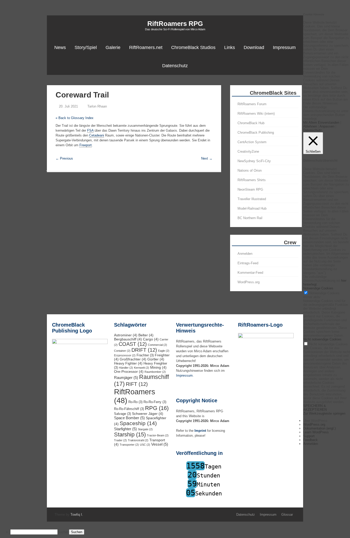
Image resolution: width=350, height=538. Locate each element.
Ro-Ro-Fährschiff (129, 409)
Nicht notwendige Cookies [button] (322, 339)
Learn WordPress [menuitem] (316, 432)
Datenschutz (175, 65)
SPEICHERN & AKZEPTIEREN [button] (315, 408)
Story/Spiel (86, 47)
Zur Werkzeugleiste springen (324, 413)
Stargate (145, 429)
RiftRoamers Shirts (252, 180)
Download (254, 47)
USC (145, 444)
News (60, 47)
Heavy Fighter (128, 363)
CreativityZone (248, 151)
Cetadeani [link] (96, 135)
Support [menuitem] (309, 436)
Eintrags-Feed (248, 263)
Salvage (122, 414)
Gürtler (155, 359)
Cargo (151, 339)
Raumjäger (126, 377)
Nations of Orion (250, 170)
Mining (158, 367)
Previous (64, 158)
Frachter (145, 355)
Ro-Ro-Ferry (154, 402)
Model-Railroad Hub (252, 208)
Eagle (163, 350)
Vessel (159, 444)
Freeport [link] (85, 145)
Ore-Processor (128, 371)
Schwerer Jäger (147, 414)
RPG (157, 408)
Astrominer (125, 335)
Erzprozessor (125, 355)
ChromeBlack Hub (251, 123)
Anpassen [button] (327, 126)
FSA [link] (90, 130)
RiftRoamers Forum (252, 104)
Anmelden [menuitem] (310, 444)
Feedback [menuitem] (310, 440)
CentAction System (252, 142)
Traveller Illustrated (252, 199)
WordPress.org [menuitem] (314, 424)
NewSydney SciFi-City (254, 161)
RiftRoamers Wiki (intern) (256, 113)
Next (206, 158)
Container (122, 350)
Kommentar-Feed (250, 273)
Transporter (129, 444)
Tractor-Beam (158, 435)
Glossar (287, 514)
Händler (126, 367)
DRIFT (144, 350)
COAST (133, 344)
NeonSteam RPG (250, 189)
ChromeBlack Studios (193, 47)
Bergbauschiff (128, 339)
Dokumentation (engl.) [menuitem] (319, 428)
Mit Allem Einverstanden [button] (321, 122)
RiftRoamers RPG (175, 23)
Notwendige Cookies (324, 293)
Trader (120, 440)
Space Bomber (129, 418)
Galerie (113, 47)
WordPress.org (249, 282)
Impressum (284, 47)
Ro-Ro (135, 402)
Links (229, 47)
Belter (145, 335)
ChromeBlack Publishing (256, 132)
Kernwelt (141, 367)
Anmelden (245, 254)
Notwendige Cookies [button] (318, 288)
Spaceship (138, 423)
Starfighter (125, 429)
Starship (130, 434)
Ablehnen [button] (310, 126)
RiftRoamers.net (145, 47)
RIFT (137, 384)
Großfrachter (133, 359)
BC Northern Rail (250, 218)
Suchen (63, 532)
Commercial (157, 344)
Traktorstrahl (138, 440)
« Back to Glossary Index (75, 118)
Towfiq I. (76, 514)
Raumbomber (155, 371)
